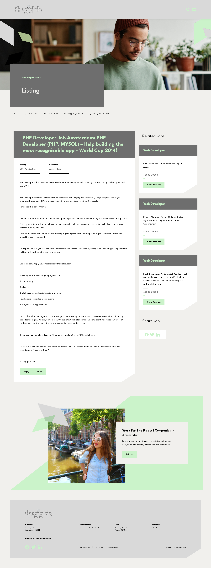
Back (39, 372)
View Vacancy (154, 185)
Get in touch (156, 528)
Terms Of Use (121, 530)
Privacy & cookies (122, 528)
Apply (26, 372)
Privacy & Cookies (113, 547)
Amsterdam (30, 114)
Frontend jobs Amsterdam (90, 528)
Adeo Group (182, 547)
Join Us (129, 454)
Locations (22, 114)
